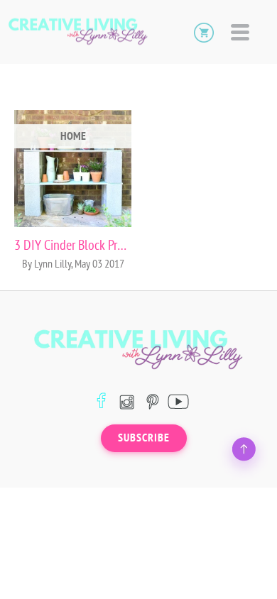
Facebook (101, 401)
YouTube (178, 401)
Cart (204, 32)
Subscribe (144, 438)
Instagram (127, 401)
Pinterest (152, 401)
